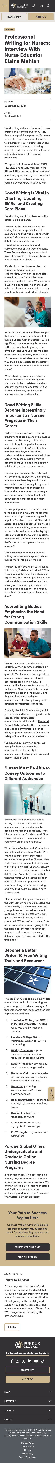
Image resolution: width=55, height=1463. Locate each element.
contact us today (29, 1196)
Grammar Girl (19, 1073)
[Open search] (48, 6)
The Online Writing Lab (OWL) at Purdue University (29, 1021)
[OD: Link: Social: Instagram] (17, 1361)
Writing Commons (22, 1050)
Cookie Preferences (27, 1457)
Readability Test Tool (23, 1113)
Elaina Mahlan (31, 164)
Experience (10, 1400)
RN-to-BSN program (16, 171)
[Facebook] (12, 1361)
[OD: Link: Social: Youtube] (36, 1361)
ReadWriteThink (21, 1063)
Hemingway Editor (22, 1099)
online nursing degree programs (24, 1182)
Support (8, 1419)
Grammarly (18, 1086)
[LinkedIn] (29, 1361)
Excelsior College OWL (25, 1037)
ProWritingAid (19, 1132)
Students (9, 1410)
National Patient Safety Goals (26, 723)
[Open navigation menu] (4, 6)
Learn (7, 1391)
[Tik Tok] (42, 1361)
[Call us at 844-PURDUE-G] (33, 6)
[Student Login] (41, 6)
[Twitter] (23, 1361)
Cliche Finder (19, 1122)
